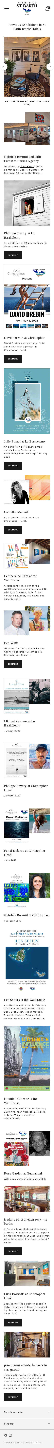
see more (13, 1322)
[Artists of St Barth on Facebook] (5, 1436)
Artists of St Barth (32, 1442)
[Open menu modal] (7, 8)
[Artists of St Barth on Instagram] (10, 1436)
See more (13, 255)
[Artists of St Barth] (27, 8)
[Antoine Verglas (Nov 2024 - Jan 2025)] (27, 67)
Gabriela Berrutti (30, 169)
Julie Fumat (27, 166)
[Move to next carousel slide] (50, 66)
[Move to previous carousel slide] (4, 66)
